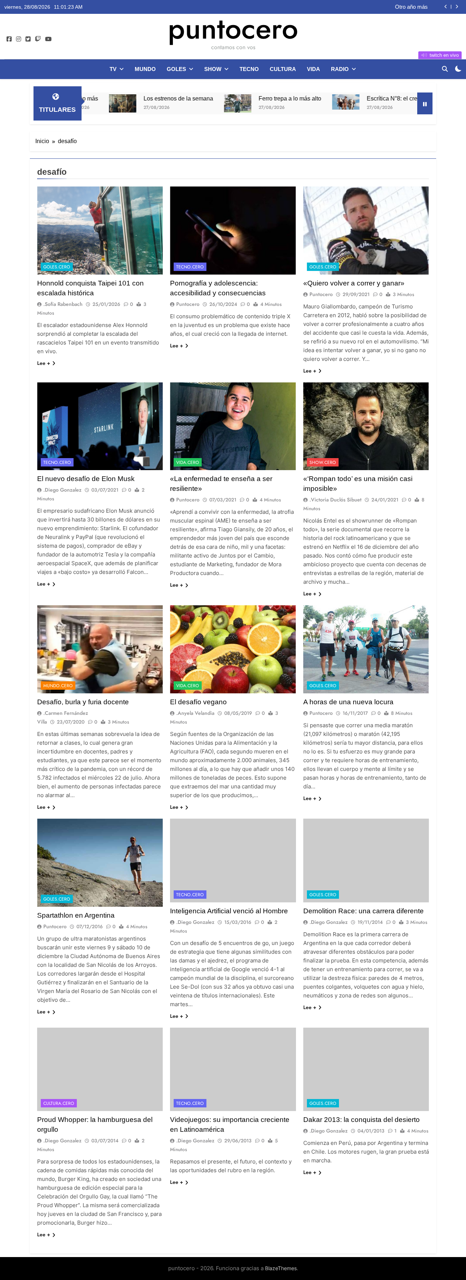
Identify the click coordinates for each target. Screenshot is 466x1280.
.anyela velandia (195, 713)
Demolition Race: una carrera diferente (363, 911)
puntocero (233, 28)
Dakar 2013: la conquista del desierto (361, 1119)
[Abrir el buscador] (445, 69)
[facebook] (9, 39)
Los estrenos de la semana (132, 98)
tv (113, 69)
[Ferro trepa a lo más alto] (191, 103)
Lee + (43, 363)
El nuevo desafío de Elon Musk (86, 479)
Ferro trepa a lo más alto (243, 98)
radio (340, 69)
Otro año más (411, 7)
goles (176, 69)
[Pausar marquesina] (425, 103)
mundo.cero (58, 685)
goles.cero (56, 267)
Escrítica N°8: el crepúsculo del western (371, 98)
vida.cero (187, 462)
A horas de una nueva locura (348, 702)
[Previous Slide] (446, 7)
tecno (249, 69)
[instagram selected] (18, 39)
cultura (283, 69)
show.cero (322, 462)
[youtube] (48, 39)
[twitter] (28, 39)
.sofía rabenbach (63, 304)
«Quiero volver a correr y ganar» (353, 283)
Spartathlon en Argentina (76, 915)
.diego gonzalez (62, 489)
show (212, 69)
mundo (145, 69)
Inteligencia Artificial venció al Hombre (229, 911)
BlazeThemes (281, 1268)
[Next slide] (457, 7)
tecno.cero (190, 267)
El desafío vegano (198, 702)
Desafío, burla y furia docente (83, 702)
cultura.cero (58, 1103)
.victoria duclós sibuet (335, 499)
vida (313, 69)
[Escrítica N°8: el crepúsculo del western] (299, 102)
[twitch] (38, 39)
